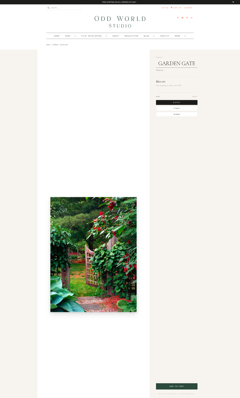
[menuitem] (70, 36)
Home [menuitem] (57, 36)
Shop (69, 36)
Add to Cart (177, 386)
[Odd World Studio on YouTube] (182, 18)
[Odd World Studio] (120, 22)
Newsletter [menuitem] (131, 36)
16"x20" (176, 114)
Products (55, 45)
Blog (148, 36)
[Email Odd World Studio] (191, 18)
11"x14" (177, 108)
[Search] (48, 8)
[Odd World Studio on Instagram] (187, 18)
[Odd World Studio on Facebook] (178, 18)
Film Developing (93, 36)
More (179, 36)
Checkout (188, 8)
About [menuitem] (115, 36)
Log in (165, 8)
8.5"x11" (176, 102)
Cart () (177, 8)
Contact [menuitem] (165, 36)
